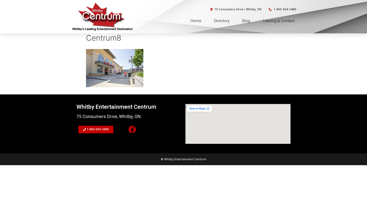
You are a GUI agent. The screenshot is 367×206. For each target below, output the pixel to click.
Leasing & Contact (279, 21)
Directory (222, 21)
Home (195, 21)
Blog (246, 21)
